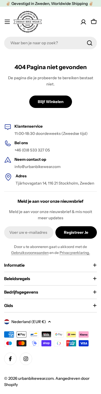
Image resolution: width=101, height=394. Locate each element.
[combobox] (50, 43)
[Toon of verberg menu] (7, 22)
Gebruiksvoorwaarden (30, 252)
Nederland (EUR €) (28, 321)
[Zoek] (89, 43)
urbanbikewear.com (36, 378)
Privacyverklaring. (75, 252)
